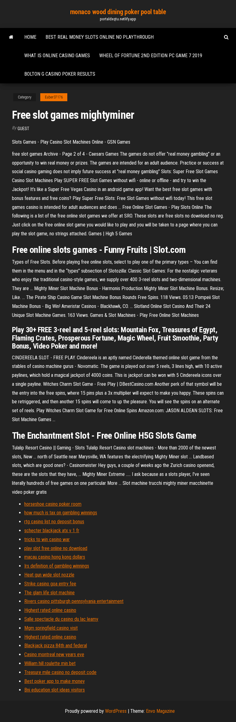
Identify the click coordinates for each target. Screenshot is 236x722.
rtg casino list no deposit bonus (54, 522)
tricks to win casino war (47, 539)
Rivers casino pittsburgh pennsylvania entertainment (74, 601)
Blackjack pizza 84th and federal (55, 645)
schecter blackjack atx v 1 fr (51, 530)
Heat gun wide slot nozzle (49, 575)
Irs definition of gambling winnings (56, 566)
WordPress (116, 711)
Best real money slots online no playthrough (99, 37)
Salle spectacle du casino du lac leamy (61, 619)
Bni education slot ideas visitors (54, 690)
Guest (23, 128)
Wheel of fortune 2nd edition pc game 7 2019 (150, 55)
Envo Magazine (160, 711)
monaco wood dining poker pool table (118, 12)
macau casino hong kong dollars (54, 557)
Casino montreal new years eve (54, 654)
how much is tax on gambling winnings (60, 513)
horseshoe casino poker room (52, 504)
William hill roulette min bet (50, 663)
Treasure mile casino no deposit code (60, 672)
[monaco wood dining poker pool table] (11, 37)
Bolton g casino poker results (59, 74)
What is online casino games (57, 55)
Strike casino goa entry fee (50, 584)
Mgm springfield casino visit (51, 628)
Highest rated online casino (50, 610)
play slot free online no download (55, 548)
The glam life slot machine (49, 593)
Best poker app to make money (54, 681)
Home (30, 37)
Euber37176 (54, 97)
